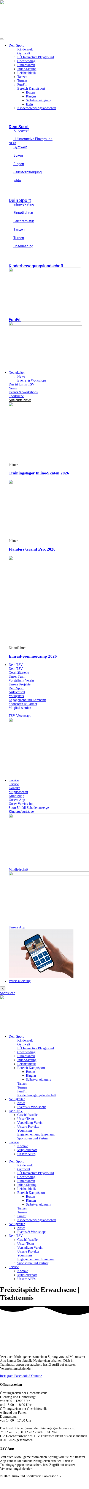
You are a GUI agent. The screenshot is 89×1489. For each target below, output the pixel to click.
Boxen (30, 92)
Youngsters (24, 1130)
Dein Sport (16, 45)
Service (14, 780)
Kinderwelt (25, 49)
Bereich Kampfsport (31, 88)
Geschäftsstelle (27, 1115)
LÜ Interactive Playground (35, 57)
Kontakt (22, 1146)
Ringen (31, 96)
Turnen (22, 80)
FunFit (21, 84)
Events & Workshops (31, 380)
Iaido (29, 104)
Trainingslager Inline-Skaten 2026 (39, 473)
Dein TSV (16, 665)
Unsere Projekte (28, 1126)
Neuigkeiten (17, 372)
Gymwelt (23, 53)
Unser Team (25, 1119)
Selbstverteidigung (38, 100)
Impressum (63, 1483)
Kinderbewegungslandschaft (36, 108)
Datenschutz (80, 1483)
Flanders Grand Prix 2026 (32, 549)
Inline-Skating (27, 69)
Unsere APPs (26, 1154)
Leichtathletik (26, 73)
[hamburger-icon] (1, 39)
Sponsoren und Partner (32, 1138)
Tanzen (22, 77)
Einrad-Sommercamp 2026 (33, 656)
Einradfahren (26, 65)
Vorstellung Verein (30, 1122)
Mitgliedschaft (27, 1150)
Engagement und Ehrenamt (35, 1134)
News (21, 376)
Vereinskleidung (20, 981)
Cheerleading (26, 61)
